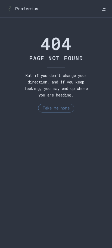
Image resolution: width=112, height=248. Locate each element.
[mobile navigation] (103, 8)
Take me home (56, 108)
